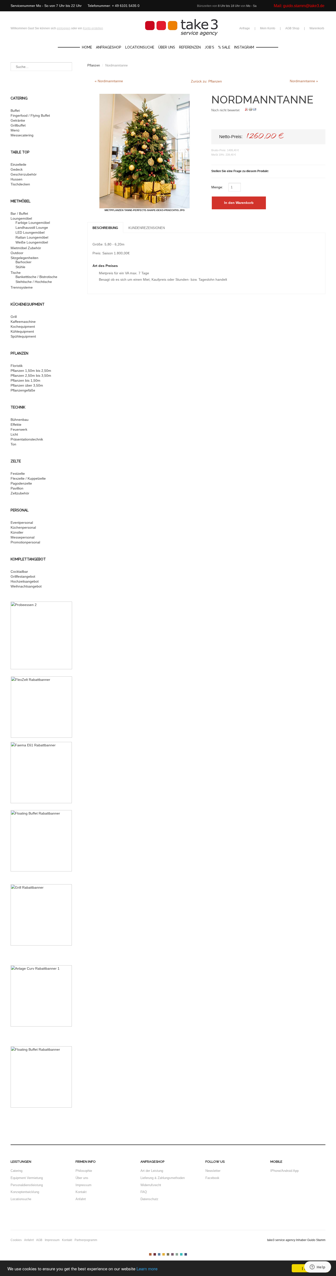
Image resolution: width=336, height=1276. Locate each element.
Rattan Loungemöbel (31, 237)
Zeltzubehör (20, 493)
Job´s (209, 47)
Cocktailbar (19, 571)
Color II (154, 1254)
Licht (14, 434)
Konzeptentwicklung (25, 1192)
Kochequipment (23, 326)
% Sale (224, 47)
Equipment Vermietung (27, 1178)
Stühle (20, 267)
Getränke (18, 120)
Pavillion (17, 488)
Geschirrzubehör (24, 174)
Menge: (217, 187)
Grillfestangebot (23, 576)
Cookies (16, 1240)
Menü (15, 130)
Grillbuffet (18, 125)
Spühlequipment (23, 336)
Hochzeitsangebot (25, 581)
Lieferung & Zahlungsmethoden (162, 1178)
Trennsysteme (22, 287)
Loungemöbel (21, 218)
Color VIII (181, 1254)
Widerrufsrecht (150, 1185)
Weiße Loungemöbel (31, 242)
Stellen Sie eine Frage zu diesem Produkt (239, 171)
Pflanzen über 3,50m (27, 385)
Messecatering (22, 135)
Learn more (147, 1268)
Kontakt (81, 1192)
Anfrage (244, 28)
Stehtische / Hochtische (33, 282)
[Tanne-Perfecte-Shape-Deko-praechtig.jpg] (144, 151)
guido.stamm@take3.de (303, 6)
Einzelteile (18, 164)
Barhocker (23, 262)
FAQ (143, 1192)
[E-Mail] (254, 110)
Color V (168, 1254)
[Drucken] (250, 110)
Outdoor (17, 253)
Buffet (15, 111)
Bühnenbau (20, 420)
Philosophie (84, 1171)
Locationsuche (139, 47)
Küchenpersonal (23, 527)
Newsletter (212, 1171)
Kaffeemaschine (23, 322)
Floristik (17, 366)
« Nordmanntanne (109, 81)
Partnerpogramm (86, 1240)
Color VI (172, 1254)
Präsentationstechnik (27, 439)
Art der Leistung (151, 1171)
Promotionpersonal (25, 542)
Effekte (16, 424)
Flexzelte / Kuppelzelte (28, 478)
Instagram (244, 47)
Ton (13, 444)
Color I (150, 1254)
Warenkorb (316, 28)
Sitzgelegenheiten (24, 258)
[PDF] (246, 110)
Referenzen (190, 47)
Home (87, 47)
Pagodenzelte (21, 483)
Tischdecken (20, 184)
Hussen (16, 179)
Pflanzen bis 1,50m (25, 380)
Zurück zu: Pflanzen (206, 81)
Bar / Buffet (19, 213)
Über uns (166, 47)
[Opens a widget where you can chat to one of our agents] (317, 1267)
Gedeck (17, 169)
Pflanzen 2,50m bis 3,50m (31, 375)
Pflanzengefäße (23, 390)
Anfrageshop (108, 47)
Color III (159, 1254)
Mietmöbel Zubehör (26, 248)
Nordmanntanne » (304, 81)
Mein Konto (267, 28)
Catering (16, 1171)
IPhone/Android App (284, 1171)
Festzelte (18, 473)
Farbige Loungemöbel (32, 223)
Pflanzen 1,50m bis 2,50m (31, 371)
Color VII (177, 1254)
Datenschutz (149, 1199)
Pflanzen (93, 65)
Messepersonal (22, 537)
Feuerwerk (19, 429)
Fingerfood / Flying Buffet (30, 115)
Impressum (84, 1185)
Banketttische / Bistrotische (36, 277)
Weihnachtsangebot (26, 586)
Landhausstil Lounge (31, 227)
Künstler (17, 532)
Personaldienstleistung (27, 1185)
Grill (14, 317)
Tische (16, 273)
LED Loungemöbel (30, 232)
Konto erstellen (93, 28)
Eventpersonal (22, 522)
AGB (39, 1240)
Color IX (185, 1254)
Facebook (212, 1178)
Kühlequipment (22, 331)
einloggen (63, 28)
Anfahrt (81, 1199)
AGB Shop (292, 28)
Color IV (163, 1254)
